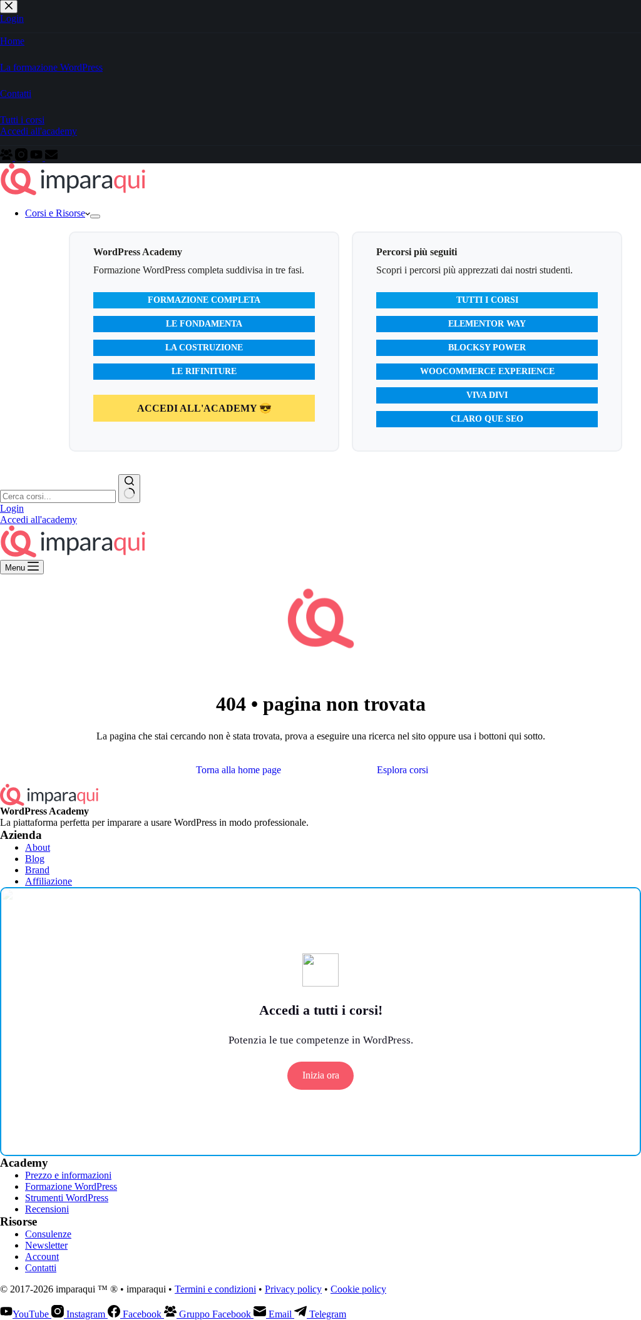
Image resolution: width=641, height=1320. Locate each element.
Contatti (40, 1267)
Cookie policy (358, 1289)
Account (42, 1256)
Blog (34, 858)
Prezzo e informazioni (68, 1175)
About (37, 847)
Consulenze (48, 1234)
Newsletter (46, 1245)
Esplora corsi (402, 769)
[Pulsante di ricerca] (129, 488)
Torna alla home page (238, 769)
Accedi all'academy (38, 519)
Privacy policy (293, 1289)
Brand (37, 870)
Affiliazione (48, 881)
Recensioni (47, 1209)
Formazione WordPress (71, 1186)
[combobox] (58, 496)
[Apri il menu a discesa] (95, 216)
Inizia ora (320, 1075)
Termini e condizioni (215, 1289)
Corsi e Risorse (55, 213)
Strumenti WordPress (66, 1197)
